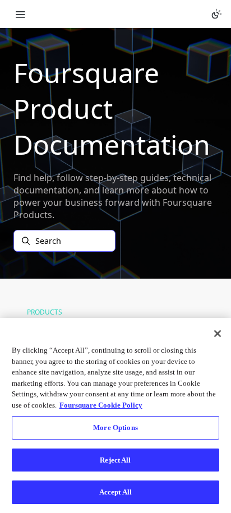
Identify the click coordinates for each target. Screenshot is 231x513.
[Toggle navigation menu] (20, 14)
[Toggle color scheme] (216, 14)
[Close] (217, 333)
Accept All (115, 492)
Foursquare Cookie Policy (100, 405)
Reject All (115, 460)
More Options (115, 427)
